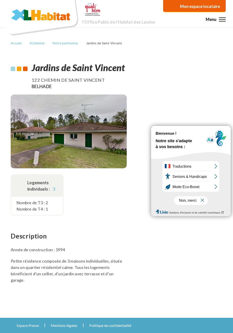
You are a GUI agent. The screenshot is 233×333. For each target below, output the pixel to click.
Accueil (16, 43)
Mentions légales (64, 325)
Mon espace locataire (200, 6)
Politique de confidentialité (110, 325)
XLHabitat (37, 43)
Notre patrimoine (65, 43)
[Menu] (222, 19)
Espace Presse (28, 325)
